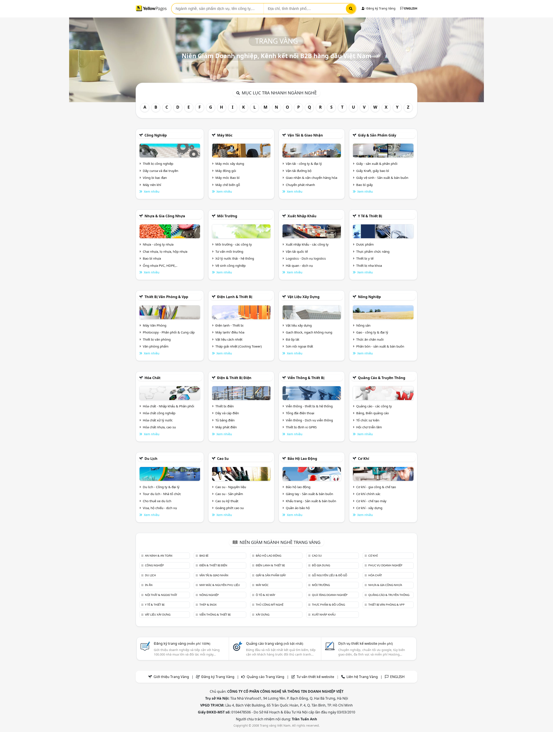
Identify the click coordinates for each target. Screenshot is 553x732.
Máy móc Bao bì (227, 177)
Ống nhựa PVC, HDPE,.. (160, 265)
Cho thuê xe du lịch (157, 501)
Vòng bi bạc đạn (155, 177)
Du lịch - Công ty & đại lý (161, 487)
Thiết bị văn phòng (157, 339)
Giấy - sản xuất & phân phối (376, 163)
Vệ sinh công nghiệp (230, 265)
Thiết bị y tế (364, 258)
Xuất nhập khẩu (302, 216)
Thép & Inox (208, 605)
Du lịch (151, 458)
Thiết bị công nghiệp (158, 163)
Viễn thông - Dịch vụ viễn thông (309, 420)
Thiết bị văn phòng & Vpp (166, 296)
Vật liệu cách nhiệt (228, 339)
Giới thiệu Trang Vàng (171, 676)
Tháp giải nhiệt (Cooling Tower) (238, 346)
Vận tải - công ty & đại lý (304, 163)
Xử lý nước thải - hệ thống (234, 258)
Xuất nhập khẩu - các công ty (307, 244)
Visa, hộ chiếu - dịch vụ (160, 508)
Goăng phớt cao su (229, 508)
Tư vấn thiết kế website (316, 676)
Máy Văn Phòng (154, 325)
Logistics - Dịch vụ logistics (306, 258)
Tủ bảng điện (225, 420)
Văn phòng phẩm (155, 346)
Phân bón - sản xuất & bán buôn (380, 346)
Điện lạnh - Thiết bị (229, 325)
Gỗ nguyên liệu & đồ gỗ (329, 575)
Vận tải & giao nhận (305, 135)
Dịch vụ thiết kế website (365, 643)
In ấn (149, 585)
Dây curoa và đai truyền (160, 170)
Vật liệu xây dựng (303, 296)
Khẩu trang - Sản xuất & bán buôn (311, 501)
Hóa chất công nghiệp (159, 413)
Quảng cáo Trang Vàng (265, 676)
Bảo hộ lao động (302, 458)
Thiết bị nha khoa (369, 265)
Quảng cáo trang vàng (274, 643)
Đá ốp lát (292, 339)
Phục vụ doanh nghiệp (385, 565)
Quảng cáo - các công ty (374, 406)
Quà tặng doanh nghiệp (330, 595)
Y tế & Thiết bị (370, 216)
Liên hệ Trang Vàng (362, 676)
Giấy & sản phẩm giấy (377, 135)
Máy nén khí (152, 185)
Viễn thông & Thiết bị (306, 377)
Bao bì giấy (364, 185)
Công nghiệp (156, 135)
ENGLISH (410, 8)
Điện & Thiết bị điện (234, 377)
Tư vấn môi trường (229, 251)
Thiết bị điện (224, 406)
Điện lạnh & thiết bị (234, 296)
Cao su (223, 458)
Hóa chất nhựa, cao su (159, 427)
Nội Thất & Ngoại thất (161, 595)
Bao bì (203, 555)
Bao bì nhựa (152, 258)
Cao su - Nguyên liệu (230, 487)
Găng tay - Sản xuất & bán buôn (309, 494)
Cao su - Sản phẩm (229, 494)
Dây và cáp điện (227, 413)
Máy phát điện (226, 427)
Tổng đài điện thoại (300, 413)
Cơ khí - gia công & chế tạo (376, 487)
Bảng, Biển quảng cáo (372, 413)
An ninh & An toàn (158, 555)
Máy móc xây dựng (229, 163)
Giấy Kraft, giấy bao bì (372, 170)
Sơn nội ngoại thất (299, 346)
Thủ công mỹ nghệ (269, 605)
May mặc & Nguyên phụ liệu (219, 585)
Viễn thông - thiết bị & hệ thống (309, 406)
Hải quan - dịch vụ (299, 265)
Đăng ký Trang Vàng (380, 8)
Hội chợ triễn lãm (369, 427)
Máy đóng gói (225, 170)
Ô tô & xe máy (265, 595)
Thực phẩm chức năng (372, 251)
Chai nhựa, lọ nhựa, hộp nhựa (165, 251)
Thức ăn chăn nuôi (370, 339)
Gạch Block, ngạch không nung (309, 332)
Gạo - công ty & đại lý (372, 332)
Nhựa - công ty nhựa (158, 244)
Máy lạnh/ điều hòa (229, 332)
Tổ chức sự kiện (367, 420)
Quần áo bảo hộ (298, 508)
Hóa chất (152, 377)
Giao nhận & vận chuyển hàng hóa (311, 177)
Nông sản (363, 325)
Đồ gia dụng (321, 565)
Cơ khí (363, 458)
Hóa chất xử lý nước (158, 420)
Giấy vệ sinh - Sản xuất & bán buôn (382, 177)
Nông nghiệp (369, 296)
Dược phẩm (365, 244)
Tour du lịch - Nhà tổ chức (162, 494)
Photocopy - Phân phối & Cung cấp (169, 332)
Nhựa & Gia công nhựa (165, 216)
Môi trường (227, 216)
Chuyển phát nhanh (300, 185)
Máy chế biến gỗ (227, 185)
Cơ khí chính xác (368, 494)
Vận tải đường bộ (298, 170)
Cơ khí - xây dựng (369, 508)
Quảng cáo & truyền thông (381, 377)
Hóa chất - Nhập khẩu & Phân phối (168, 406)
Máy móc (224, 135)
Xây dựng (262, 614)
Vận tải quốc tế (297, 251)
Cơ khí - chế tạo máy (371, 501)
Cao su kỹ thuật (226, 501)
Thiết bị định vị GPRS (301, 427)
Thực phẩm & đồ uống (328, 605)
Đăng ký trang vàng (182, 643)
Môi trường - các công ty (233, 244)
